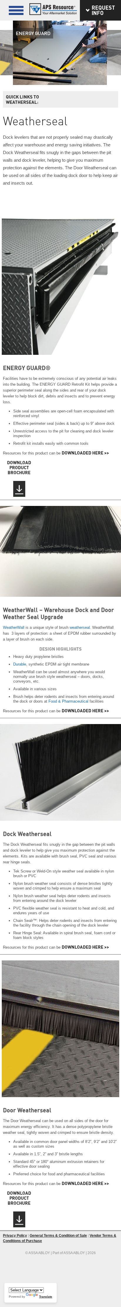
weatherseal (80, 627)
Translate (45, 1296)
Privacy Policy (15, 1236)
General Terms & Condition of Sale (58, 1236)
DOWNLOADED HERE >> (85, 453)
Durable (19, 664)
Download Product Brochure (19, 467)
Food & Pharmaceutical (68, 701)
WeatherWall (13, 627)
